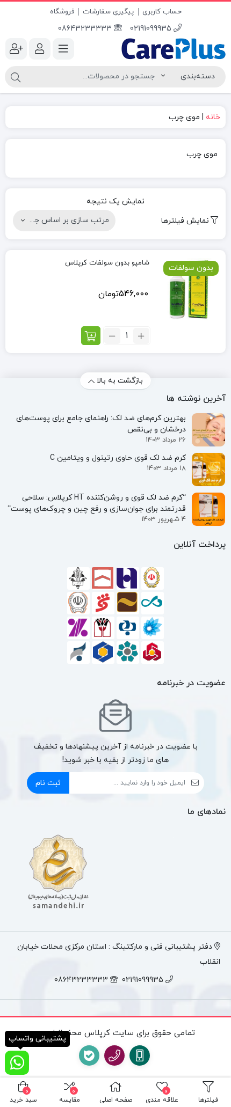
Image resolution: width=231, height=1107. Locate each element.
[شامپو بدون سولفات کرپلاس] (188, 289)
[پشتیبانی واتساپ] (17, 1063)
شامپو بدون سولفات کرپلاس (107, 263)
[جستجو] (15, 76)
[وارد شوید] (39, 49)
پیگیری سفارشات (108, 12)
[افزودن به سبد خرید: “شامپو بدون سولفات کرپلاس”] (90, 335)
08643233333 (86, 29)
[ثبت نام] (16, 49)
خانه (213, 117)
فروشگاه (62, 12)
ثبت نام (48, 783)
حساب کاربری (162, 12)
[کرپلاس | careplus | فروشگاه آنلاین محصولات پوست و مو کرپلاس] (173, 49)
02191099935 (152, 29)
